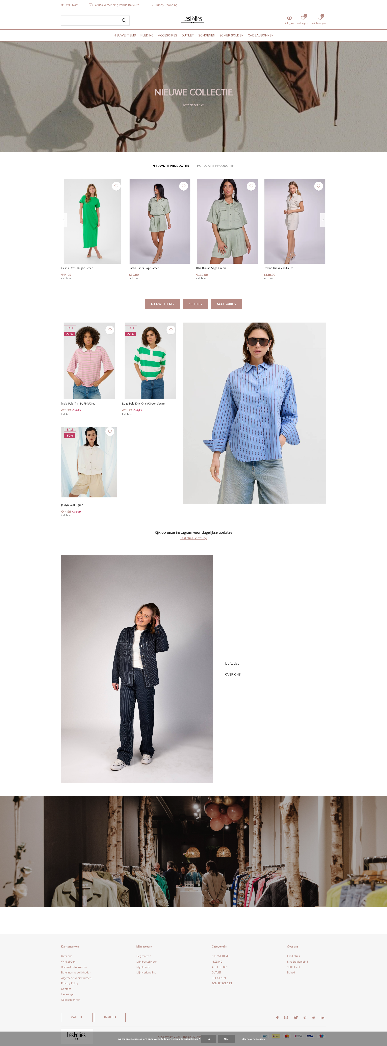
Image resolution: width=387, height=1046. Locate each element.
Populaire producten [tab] (215, 166)
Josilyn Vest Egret (72, 505)
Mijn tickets (143, 967)
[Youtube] (313, 1017)
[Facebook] (277, 1017)
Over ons (233, 674)
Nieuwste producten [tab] (171, 166)
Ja (208, 1038)
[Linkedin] (322, 1017)
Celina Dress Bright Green (77, 268)
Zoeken (124, 21)
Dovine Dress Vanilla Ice (278, 268)
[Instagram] (286, 1017)
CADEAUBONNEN (261, 35)
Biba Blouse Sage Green (211, 268)
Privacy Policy (69, 983)
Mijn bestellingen (146, 961)
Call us (76, 1017)
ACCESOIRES (167, 35)
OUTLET (188, 35)
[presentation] (64, 220)
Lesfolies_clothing (193, 538)
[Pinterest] (305, 1017)
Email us (109, 1017)
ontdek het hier (193, 105)
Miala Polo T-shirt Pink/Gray (78, 403)
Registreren (143, 956)
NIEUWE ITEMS (124, 35)
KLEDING (147, 35)
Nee (226, 1038)
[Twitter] (295, 1017)
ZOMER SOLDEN (231, 35)
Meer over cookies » (253, 1038)
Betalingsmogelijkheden (76, 972)
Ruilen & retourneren (74, 967)
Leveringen (68, 994)
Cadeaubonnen (70, 999)
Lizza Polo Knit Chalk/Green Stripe (143, 403)
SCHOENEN (206, 35)
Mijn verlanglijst (146, 972)
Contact (66, 988)
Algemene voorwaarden (76, 978)
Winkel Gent (68, 961)
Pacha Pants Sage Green (144, 268)
